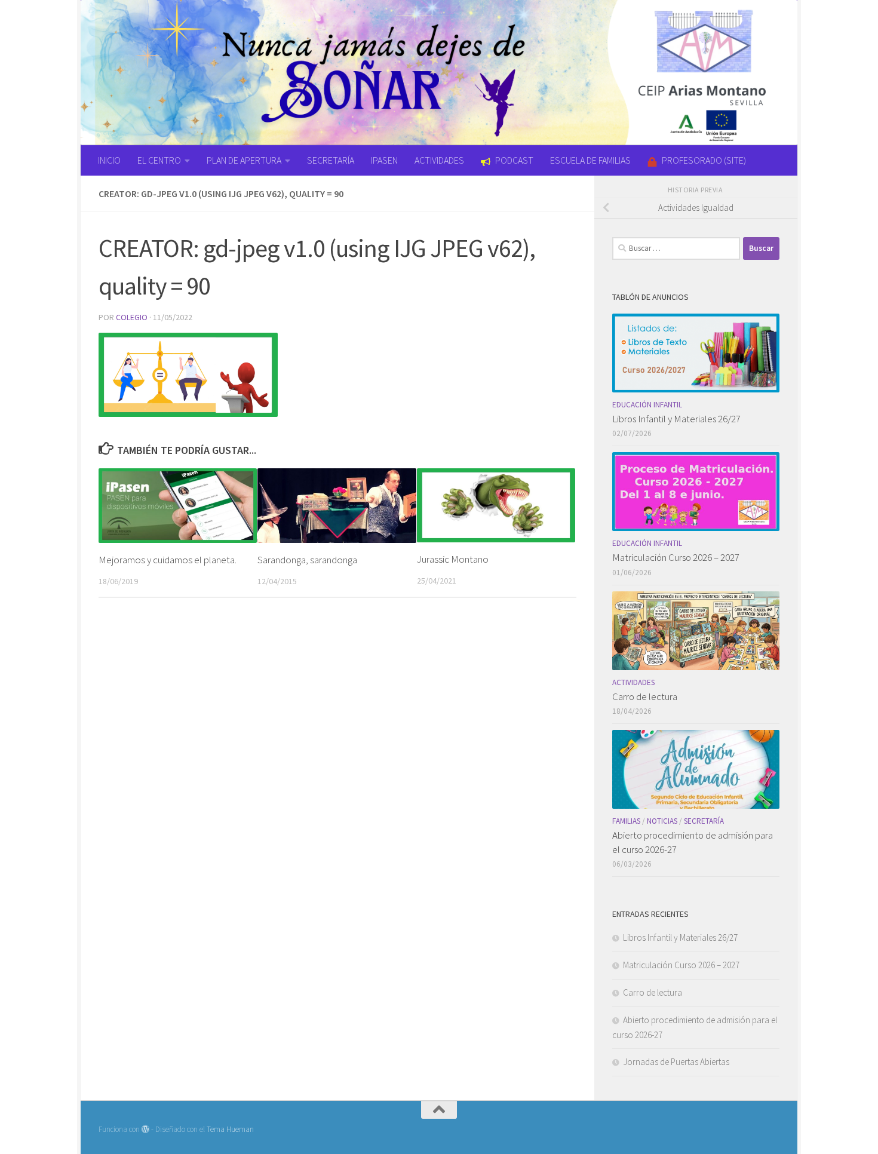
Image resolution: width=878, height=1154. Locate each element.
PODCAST (514, 160)
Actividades (633, 682)
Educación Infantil (647, 405)
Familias (626, 821)
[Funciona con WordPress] (145, 1129)
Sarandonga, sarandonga (307, 559)
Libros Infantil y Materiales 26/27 (676, 418)
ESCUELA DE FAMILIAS (590, 160)
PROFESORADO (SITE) (704, 160)
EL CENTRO (159, 160)
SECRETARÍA (330, 160)
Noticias (662, 821)
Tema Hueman (230, 1129)
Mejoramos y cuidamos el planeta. (168, 559)
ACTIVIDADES (439, 160)
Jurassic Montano (453, 559)
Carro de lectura (644, 696)
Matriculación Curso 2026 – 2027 (675, 557)
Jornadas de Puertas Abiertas (676, 1061)
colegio (132, 317)
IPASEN (384, 160)
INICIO (109, 160)
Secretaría (704, 821)
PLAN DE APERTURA (244, 160)
